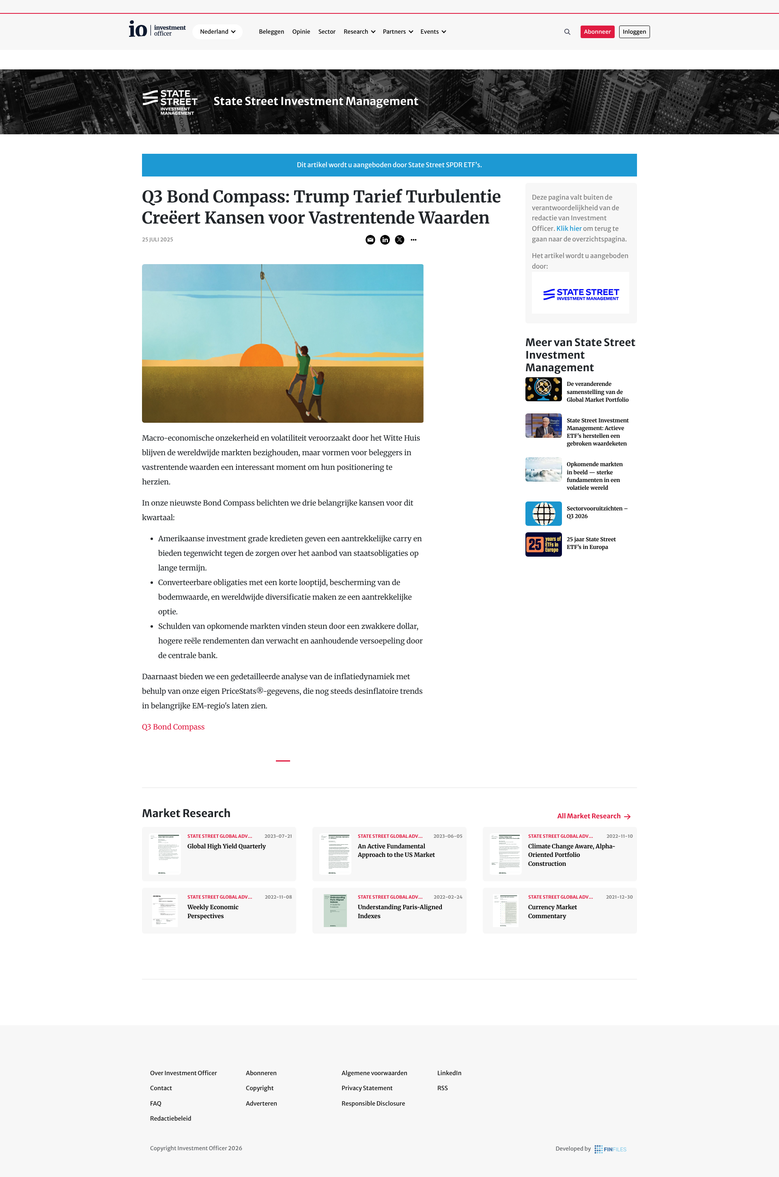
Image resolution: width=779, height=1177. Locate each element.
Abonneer (597, 32)
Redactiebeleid (171, 1118)
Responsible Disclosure (373, 1103)
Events (430, 31)
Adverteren (261, 1103)
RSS (442, 1088)
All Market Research (589, 816)
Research (356, 31)
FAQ (155, 1103)
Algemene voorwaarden (374, 1073)
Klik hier (569, 229)
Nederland (214, 31)
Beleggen (271, 31)
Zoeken (567, 32)
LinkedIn (449, 1073)
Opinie (301, 31)
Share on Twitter (400, 240)
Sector (327, 31)
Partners (394, 31)
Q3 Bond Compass (173, 727)
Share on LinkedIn (385, 240)
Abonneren (261, 1073)
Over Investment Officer (183, 1073)
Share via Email (370, 240)
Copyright (259, 1088)
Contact (161, 1088)
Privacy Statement (367, 1088)
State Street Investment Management (315, 101)
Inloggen (634, 32)
